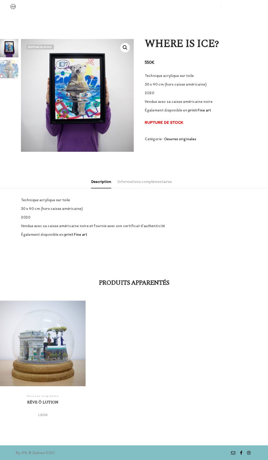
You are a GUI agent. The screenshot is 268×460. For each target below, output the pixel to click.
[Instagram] (248, 452)
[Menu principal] (249, 6)
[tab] (101, 181)
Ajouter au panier (43, 347)
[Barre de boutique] (230, 6)
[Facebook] (241, 452)
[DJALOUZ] (13, 6)
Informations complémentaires (144, 181)
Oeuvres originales (180, 139)
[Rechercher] (239, 6)
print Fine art (199, 110)
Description (101, 181)
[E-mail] (233, 452)
